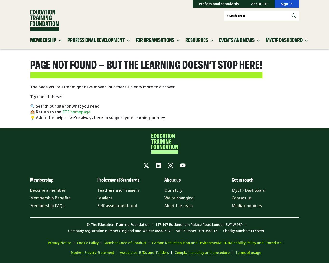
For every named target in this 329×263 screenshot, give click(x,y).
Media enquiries (247, 205)
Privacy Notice (59, 242)
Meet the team (178, 205)
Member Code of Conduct (125, 242)
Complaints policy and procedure (202, 252)
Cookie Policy (88, 242)
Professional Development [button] (96, 40)
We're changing (179, 198)
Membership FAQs (47, 205)
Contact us (242, 198)
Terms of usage (248, 252)
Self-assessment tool (117, 205)
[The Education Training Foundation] (44, 20)
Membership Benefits (50, 198)
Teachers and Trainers (118, 190)
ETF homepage (76, 112)
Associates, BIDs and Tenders (144, 252)
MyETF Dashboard (248, 190)
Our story (173, 190)
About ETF (259, 3)
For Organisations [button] (155, 40)
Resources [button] (196, 40)
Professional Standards (219, 3)
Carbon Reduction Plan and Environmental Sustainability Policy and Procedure (216, 242)
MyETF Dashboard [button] (284, 40)
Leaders (104, 198)
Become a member (48, 190)
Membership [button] (43, 40)
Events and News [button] (237, 40)
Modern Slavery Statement (92, 252)
